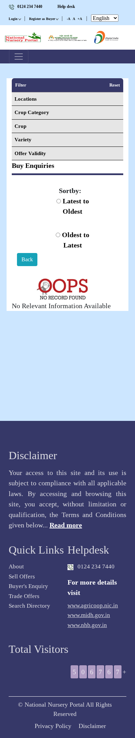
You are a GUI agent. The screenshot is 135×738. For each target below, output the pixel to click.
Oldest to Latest (74, 240)
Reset (114, 85)
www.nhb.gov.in (87, 625)
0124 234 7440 (29, 6)
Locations (26, 99)
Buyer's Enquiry (28, 586)
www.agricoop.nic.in (93, 605)
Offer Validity (30, 153)
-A (68, 19)
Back (27, 259)
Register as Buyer (42, 19)
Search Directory (29, 606)
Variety (23, 139)
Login (13, 19)
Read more (66, 525)
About (16, 566)
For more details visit (92, 587)
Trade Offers (24, 596)
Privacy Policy (53, 725)
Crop (20, 126)
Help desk (66, 6)
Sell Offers (22, 576)
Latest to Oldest (75, 206)
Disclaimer (92, 725)
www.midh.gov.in (89, 615)
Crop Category (32, 112)
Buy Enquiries (33, 165)
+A (80, 19)
